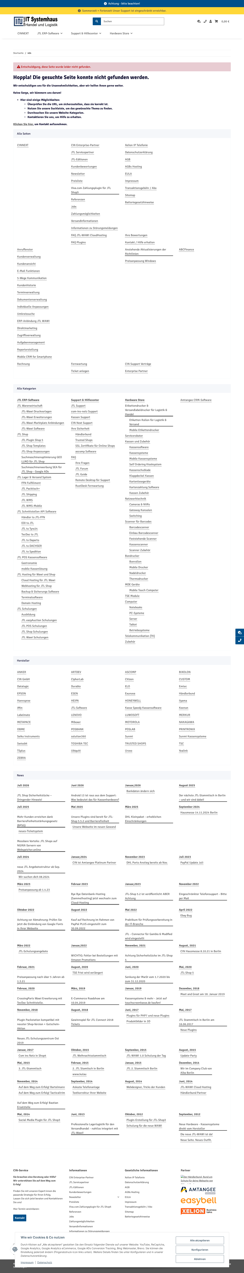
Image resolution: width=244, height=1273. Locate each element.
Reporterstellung (27, 349)
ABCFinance (186, 249)
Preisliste (77, 181)
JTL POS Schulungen (34, 626)
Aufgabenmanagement (31, 342)
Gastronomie (29, 563)
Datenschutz (44, 1262)
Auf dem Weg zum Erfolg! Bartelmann (42, 1087)
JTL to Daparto (30, 540)
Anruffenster (25, 249)
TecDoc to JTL (29, 534)
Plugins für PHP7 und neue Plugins (147, 1015)
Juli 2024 (23, 857)
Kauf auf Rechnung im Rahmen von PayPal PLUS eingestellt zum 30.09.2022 (92, 924)
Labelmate (23, 715)
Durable (76, 686)
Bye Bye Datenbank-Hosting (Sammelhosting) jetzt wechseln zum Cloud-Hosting (94, 898)
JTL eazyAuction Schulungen (39, 620)
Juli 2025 (23, 807)
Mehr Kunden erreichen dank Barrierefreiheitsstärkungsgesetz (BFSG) (37, 821)
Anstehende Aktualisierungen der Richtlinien (145, 252)
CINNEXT (23, 33)
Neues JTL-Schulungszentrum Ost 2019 (38, 1041)
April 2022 (185, 910)
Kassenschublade (140, 470)
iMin (20, 708)
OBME (21, 729)
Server (133, 619)
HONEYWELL (133, 700)
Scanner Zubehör (139, 550)
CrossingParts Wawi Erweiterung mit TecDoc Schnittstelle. (39, 1001)
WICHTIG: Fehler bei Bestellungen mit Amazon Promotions (94, 958)
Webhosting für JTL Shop (36, 586)
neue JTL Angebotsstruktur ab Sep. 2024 (38, 869)
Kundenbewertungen (84, 166)
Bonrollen (135, 561)
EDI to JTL (27, 523)
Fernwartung (79, 364)
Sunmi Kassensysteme (192, 736)
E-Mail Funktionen (28, 271)
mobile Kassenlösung (34, 569)
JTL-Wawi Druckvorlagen (36, 411)
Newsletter (78, 174)
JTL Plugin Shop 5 (32, 440)
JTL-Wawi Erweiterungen (36, 417)
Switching (135, 516)
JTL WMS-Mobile (31, 506)
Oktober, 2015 (80, 1050)
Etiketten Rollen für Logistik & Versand (147, 422)
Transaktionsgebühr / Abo (140, 188)
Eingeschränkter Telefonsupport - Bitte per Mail (203, 896)
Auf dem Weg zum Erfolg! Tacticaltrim (42, 1093)
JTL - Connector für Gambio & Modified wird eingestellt (148, 936)
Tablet (133, 624)
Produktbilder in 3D (138, 1021)
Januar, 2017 (25, 1050)
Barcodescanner (139, 527)
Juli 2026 (23, 785)
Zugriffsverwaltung (29, 335)
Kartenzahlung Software (144, 487)
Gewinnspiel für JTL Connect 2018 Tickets (92, 1022)
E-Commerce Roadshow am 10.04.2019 (88, 1001)
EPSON (21, 693)
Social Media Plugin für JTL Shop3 (39, 1120)
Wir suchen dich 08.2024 (34, 877)
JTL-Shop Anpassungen (35, 451)
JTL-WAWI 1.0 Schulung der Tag (146, 1055)
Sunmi (129, 736)
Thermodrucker (138, 579)
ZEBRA (21, 758)
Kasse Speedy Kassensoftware (143, 708)
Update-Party (188, 1055)
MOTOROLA (132, 722)
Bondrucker (132, 556)
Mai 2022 (131, 910)
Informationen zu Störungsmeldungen (94, 228)
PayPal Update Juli (191, 862)
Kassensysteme (138, 453)
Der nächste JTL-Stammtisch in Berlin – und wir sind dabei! (202, 797)
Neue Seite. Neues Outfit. (196, 1140)
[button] (210, 21)
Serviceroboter (134, 436)
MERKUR (184, 715)
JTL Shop (22, 434)
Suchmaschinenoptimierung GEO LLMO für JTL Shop (41, 459)
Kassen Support (80, 417)
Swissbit (22, 743)
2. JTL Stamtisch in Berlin (88, 1068)
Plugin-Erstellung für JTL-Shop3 (146, 1120)
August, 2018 (79, 1010)
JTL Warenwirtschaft (29, 406)
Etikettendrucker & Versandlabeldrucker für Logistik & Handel (146, 410)
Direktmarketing (27, 328)
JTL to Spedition (31, 551)
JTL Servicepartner (82, 152)
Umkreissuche (26, 314)
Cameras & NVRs (139, 504)
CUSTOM (184, 679)
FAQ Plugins (78, 242)
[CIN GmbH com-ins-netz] (35, 21)
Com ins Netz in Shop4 (32, 1055)
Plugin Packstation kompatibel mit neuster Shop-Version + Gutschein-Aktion (38, 1024)
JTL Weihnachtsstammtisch (89, 1055)
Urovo (128, 751)
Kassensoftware (139, 447)
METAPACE (24, 722)
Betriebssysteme (139, 630)
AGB (127, 159)
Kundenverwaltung (29, 256)
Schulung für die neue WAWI (144, 1126)
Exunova (130, 693)
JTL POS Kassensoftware (32, 557)
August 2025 (187, 785)
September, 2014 (82, 1081)
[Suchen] (97, 21)
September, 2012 (189, 1114)
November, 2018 (27, 1010)
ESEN (74, 693)
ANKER (21, 672)
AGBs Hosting (133, 166)
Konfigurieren (199, 1249)
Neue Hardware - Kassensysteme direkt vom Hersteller (199, 1126)
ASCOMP (130, 672)
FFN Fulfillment (31, 483)
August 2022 (79, 910)
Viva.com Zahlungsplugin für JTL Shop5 (91, 190)
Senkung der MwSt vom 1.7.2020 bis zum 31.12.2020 (147, 979)
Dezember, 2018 (189, 988)
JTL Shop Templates (33, 446)
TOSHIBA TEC (79, 743)
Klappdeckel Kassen (141, 476)
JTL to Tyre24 (29, 529)
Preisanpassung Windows (140, 261)
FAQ (73, 457)
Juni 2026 (77, 785)
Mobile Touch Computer (143, 590)
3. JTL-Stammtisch (30, 1068)
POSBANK (77, 729)
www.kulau (79, 1074)
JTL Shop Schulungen (34, 631)
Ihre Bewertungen (136, 235)
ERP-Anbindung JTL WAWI (33, 321)
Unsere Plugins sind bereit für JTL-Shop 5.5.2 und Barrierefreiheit (92, 819)
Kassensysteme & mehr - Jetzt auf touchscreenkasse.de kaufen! (146, 1001)
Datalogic (23, 686)
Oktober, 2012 (134, 1114)
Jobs (73, 206)
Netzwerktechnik (135, 498)
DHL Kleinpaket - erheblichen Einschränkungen (143, 819)
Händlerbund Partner (193, 1093)
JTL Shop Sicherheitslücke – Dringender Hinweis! (34, 797)
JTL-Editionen (79, 159)
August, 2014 (133, 1081)
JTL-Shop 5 (187, 973)
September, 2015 (135, 1050)
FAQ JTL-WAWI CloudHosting (89, 235)
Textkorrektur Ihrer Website (89, 1093)
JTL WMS (27, 500)
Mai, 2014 (23, 1114)
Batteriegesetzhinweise (139, 202)
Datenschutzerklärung (139, 152)
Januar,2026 (133, 785)
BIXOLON (185, 672)
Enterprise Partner (136, 371)
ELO (127, 686)
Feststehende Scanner (143, 539)
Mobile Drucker (138, 567)
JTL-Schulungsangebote (33, 951)
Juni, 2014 (186, 1081)
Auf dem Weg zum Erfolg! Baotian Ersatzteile (37, 1105)
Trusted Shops (84, 440)
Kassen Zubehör (139, 493)
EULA (128, 174)
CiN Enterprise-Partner (85, 145)
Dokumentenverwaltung (32, 299)
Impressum (132, 181)
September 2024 (189, 807)
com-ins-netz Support (84, 411)
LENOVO (76, 715)
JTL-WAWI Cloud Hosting (195, 1087)
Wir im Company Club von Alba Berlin (196, 1071)
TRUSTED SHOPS (135, 743)
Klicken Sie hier (23, 124)
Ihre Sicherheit (80, 428)
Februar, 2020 (26, 988)
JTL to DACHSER (31, 546)
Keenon (183, 708)
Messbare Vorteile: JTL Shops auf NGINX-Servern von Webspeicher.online (37, 845)
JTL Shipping (29, 494)
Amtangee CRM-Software (195, 400)
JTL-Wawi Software (33, 428)
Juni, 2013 (78, 1114)
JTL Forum (81, 468)
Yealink (183, 751)
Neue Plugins (188, 1030)
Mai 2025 (77, 807)
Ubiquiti (76, 751)
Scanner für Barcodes (138, 521)
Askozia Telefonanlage (86, 1087)
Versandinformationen (84, 221)
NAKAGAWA (186, 722)
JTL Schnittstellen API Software (36, 511)
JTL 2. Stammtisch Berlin (141, 1068)
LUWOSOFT (132, 715)
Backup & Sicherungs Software (40, 591)
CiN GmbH (23, 679)
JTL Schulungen (27, 609)
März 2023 (23, 884)
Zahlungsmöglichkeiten (85, 214)
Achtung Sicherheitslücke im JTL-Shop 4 (149, 958)
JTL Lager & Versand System (34, 477)
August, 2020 (79, 967)
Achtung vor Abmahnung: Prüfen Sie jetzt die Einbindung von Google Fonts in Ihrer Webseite (40, 924)
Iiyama (183, 700)
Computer (131, 601)
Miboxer (76, 722)
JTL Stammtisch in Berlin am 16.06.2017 (196, 1022)
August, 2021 (187, 945)
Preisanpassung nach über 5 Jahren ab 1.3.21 (40, 979)
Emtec (183, 686)
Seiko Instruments (28, 736)
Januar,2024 (79, 857)
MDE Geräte (132, 584)
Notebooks (135, 607)
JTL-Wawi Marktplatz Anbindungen (42, 423)
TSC (181, 743)
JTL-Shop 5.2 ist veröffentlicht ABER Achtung (147, 896)
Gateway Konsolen (140, 510)
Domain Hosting (31, 603)
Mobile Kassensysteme (143, 458)
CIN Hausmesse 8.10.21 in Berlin (200, 951)
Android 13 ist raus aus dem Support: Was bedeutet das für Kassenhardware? (95, 797)
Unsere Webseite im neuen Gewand (94, 827)
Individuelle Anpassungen (33, 307)
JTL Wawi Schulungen (34, 637)
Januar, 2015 (133, 1063)
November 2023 (135, 857)
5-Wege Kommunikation (32, 278)
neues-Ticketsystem (31, 831)
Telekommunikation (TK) (140, 636)
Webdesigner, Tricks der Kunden (145, 1087)
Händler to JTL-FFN (33, 517)
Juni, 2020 (132, 967)
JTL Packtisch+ (30, 488)
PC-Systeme (136, 613)
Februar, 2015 (80, 1063)
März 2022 (23, 945)
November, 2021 (135, 945)
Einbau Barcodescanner (143, 533)
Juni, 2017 (132, 1010)
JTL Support (78, 406)
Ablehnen (200, 1258)
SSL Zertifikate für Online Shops (95, 446)
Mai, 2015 (23, 1063)
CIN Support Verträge (138, 364)
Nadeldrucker (137, 573)
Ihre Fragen (82, 463)
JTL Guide (81, 474)
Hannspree (23, 700)
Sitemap (130, 195)
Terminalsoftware (32, 597)
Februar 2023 (79, 884)
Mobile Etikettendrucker (144, 430)
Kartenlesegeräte (140, 481)
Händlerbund (83, 434)
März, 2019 (78, 988)
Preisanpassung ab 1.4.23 (34, 890)
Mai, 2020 (185, 967)
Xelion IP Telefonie (136, 145)
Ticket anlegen (80, 371)
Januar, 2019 (133, 988)
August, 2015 (187, 1050)
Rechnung (23, 364)
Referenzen (78, 199)
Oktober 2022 (25, 910)
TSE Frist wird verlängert (88, 973)
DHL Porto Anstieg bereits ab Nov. (147, 862)
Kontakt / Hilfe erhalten (140, 242)
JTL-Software (79, 708)
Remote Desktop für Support (92, 480)
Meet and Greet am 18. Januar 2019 (202, 994)
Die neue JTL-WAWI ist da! (196, 1134)
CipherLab (77, 679)
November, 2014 (27, 1081)
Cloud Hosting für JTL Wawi (38, 580)
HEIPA (75, 700)
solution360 (78, 736)
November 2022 (189, 884)
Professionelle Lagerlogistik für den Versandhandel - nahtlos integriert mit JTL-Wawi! (94, 1128)
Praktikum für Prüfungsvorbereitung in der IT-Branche (148, 922)
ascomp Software (85, 451)
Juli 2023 (185, 857)
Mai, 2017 (185, 1010)
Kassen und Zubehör (137, 441)
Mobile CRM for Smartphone (34, 357)
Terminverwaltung (28, 292)
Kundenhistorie (26, 285)
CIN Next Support (82, 423)
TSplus (21, 751)
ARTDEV (76, 672)
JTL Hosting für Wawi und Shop (36, 574)
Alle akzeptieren (200, 1240)
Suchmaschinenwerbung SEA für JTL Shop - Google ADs (41, 469)
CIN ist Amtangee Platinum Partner (94, 862)
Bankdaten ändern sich (140, 791)
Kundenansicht (26, 264)
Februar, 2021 (26, 967)
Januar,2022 (79, 945)
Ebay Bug (186, 915)
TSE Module (132, 596)
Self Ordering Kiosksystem (145, 464)
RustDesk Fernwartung (89, 486)
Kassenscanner (138, 544)
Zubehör (130, 641)
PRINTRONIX (187, 729)
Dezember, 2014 (189, 1063)
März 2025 (131, 807)
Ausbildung (28, 614)
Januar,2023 (133, 884)
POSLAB (130, 729)
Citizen (129, 679)
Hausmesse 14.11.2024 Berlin (199, 812)
